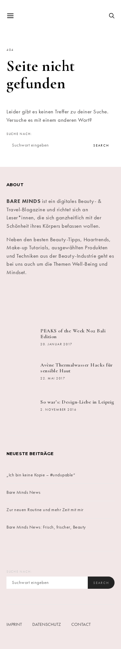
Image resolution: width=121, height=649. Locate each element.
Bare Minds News (23, 492)
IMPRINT (14, 624)
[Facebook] (15, 299)
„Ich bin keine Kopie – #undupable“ (40, 475)
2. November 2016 (58, 410)
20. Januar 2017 (56, 344)
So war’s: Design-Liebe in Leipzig (77, 402)
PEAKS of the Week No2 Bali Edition (73, 334)
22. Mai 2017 (53, 378)
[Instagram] (51, 299)
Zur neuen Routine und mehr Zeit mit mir (45, 509)
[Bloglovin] (106, 299)
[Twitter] (33, 299)
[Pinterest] (70, 299)
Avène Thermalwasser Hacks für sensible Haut (76, 368)
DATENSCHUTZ (46, 624)
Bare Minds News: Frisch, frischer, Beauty (46, 527)
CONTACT (81, 624)
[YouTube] (88, 299)
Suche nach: (19, 134)
